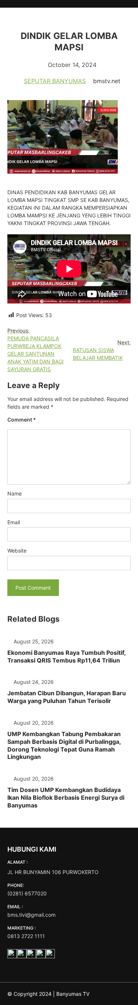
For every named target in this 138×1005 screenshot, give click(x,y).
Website (16, 550)
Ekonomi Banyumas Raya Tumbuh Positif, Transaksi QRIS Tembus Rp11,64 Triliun (66, 656)
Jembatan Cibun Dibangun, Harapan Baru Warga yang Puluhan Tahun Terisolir (66, 696)
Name (14, 493)
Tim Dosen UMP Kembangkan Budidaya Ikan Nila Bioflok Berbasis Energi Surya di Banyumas (65, 797)
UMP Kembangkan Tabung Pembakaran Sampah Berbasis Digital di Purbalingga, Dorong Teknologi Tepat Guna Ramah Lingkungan (64, 745)
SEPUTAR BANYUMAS (55, 81)
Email (13, 522)
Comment (21, 419)
